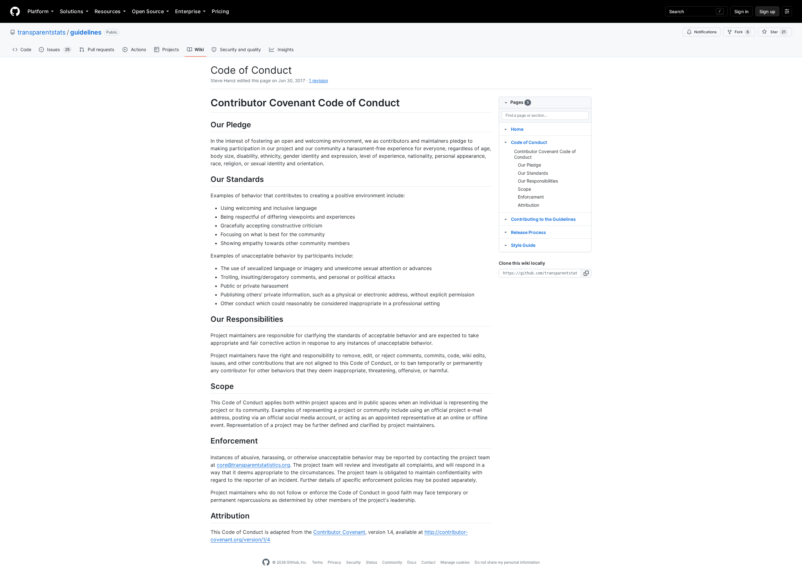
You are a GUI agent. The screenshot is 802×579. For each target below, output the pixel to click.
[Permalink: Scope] (206, 386)
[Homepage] (15, 11)
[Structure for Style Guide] (505, 245)
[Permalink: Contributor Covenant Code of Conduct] (206, 102)
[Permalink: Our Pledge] (206, 124)
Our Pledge (529, 164)
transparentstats (41, 32)
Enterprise (187, 11)
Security (353, 562)
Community (392, 562)
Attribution (528, 205)
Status (371, 562)
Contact (428, 562)
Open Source (148, 11)
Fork (742, 31)
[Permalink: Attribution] (206, 515)
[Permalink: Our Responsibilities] (206, 319)
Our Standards (533, 173)
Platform (38, 11)
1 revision (318, 80)
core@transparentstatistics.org (253, 465)
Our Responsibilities (538, 180)
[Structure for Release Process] (505, 232)
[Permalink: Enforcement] (206, 441)
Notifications (705, 31)
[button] (586, 273)
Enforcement (531, 196)
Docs (411, 562)
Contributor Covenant (339, 532)
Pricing (220, 11)
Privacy (334, 562)
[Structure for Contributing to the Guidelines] (505, 219)
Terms (317, 562)
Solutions (71, 11)
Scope (524, 189)
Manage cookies (455, 562)
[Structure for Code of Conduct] (505, 142)
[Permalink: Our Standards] (206, 179)
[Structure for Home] (505, 129)
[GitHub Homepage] (266, 562)
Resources (108, 11)
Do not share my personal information (507, 562)
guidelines (86, 32)
